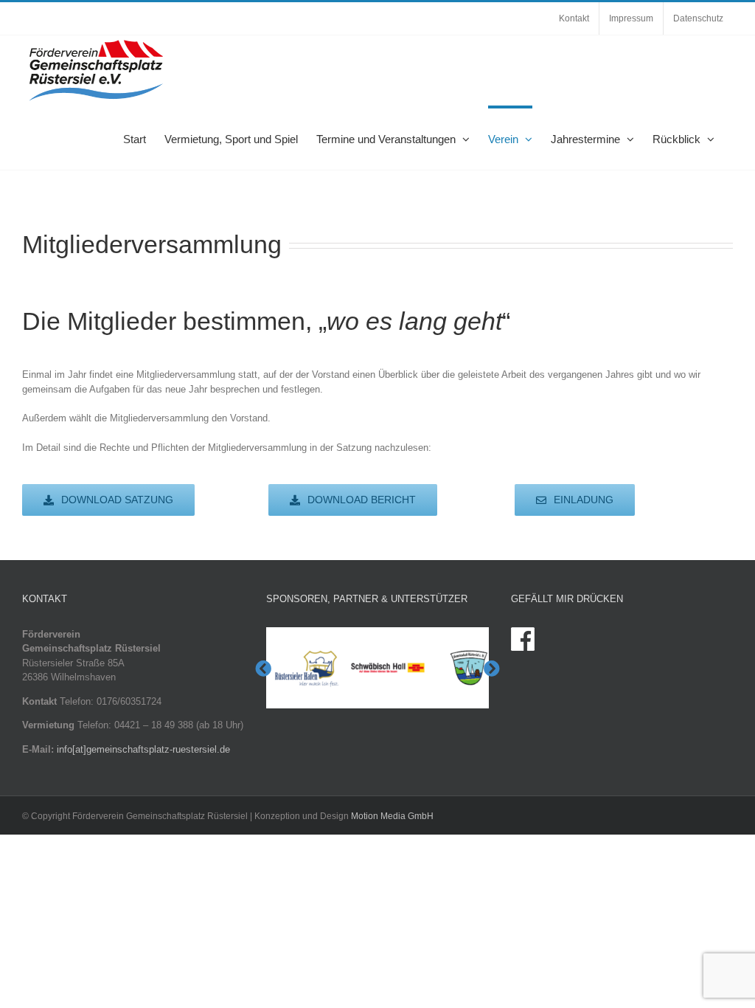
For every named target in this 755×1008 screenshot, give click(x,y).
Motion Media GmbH (392, 816)
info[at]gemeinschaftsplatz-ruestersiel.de (143, 749)
